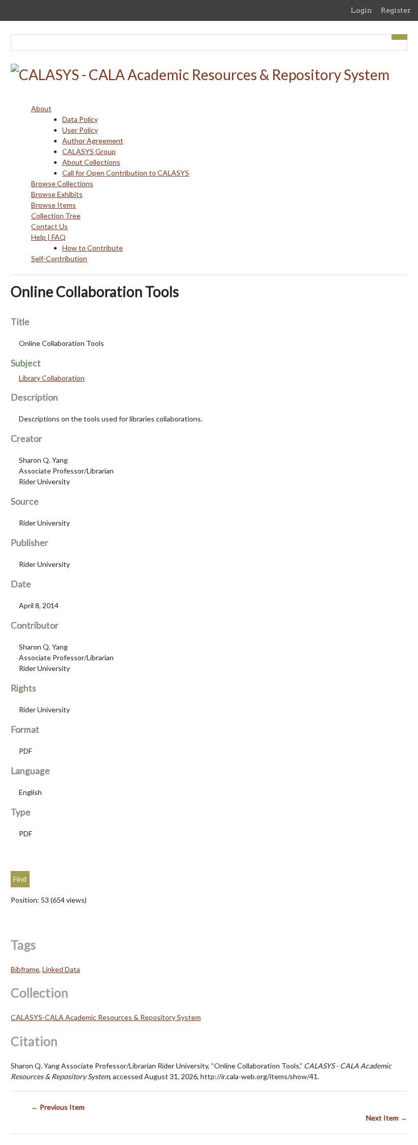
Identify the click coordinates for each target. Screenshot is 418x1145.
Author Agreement (92, 140)
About (41, 108)
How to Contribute (92, 247)
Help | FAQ (48, 237)
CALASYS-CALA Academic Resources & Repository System (106, 1017)
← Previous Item (58, 1107)
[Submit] (399, 37)
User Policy (80, 130)
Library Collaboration (52, 378)
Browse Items (53, 205)
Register (396, 10)
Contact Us (49, 226)
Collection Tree (56, 215)
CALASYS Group (89, 151)
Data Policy (80, 119)
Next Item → (386, 1117)
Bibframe (25, 969)
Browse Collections (62, 183)
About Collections (91, 162)
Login (361, 10)
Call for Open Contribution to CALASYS (125, 172)
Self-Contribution (59, 258)
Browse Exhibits (57, 194)
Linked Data (61, 969)
